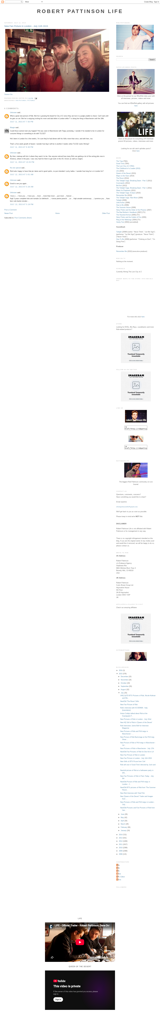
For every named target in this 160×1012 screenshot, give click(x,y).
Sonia (119, 880)
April (122, 821)
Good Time (120, 163)
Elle (118, 871)
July (122, 693)
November (125, 680)
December (125, 676)
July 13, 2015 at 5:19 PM (21, 204)
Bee (118, 865)
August (123, 689)
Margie (12, 127)
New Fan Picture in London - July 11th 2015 (26, 26)
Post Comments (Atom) (23, 218)
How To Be (120, 239)
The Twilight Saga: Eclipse (126, 193)
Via (11, 94)
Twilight (119, 200)
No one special (15, 168)
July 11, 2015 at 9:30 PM (21, 147)
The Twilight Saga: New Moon (127, 198)
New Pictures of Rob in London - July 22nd (135, 719)
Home (57, 213)
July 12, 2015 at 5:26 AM (21, 187)
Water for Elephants (123, 190)
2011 (121, 844)
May (122, 817)
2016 (121, 670)
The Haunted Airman (123, 215)
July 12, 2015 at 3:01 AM (21, 174)
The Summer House (123, 207)
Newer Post (8, 213)
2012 (121, 841)
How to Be (120, 205)
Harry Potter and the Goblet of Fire (128, 217)
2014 (121, 835)
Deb (118, 868)
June (123, 814)
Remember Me (121, 195)
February (124, 827)
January (124, 830)
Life (117, 171)
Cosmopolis (120, 183)
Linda (119, 874)
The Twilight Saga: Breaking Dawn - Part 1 (131, 188)
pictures (31, 100)
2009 (121, 851)
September (125, 686)
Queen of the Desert (123, 173)
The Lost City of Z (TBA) (125, 166)
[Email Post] (36, 98)
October (124, 683)
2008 (121, 854)
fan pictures (21, 100)
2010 (121, 848)
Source (7, 94)
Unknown (13, 112)
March (123, 824)
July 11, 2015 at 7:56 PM (21, 122)
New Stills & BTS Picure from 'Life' (132, 761)
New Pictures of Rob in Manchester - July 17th (137, 748)
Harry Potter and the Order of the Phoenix (131, 210)
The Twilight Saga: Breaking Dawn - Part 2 (131, 181)
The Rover (120, 178)
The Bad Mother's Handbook (126, 212)
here (136, 106)
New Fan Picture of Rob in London (132, 755)
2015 (121, 674)
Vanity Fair (120, 222)
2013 (121, 838)
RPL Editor (121, 877)
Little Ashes (120, 202)
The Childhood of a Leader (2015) (128, 168)
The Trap (119, 161)
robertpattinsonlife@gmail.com (127, 506)
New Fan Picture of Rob (129, 704)
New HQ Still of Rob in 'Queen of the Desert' (136, 722)
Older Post (106, 213)
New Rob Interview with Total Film (132, 793)
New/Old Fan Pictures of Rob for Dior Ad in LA (137, 752)
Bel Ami (119, 185)
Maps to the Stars (122, 176)
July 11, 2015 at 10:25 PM (22, 162)
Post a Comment (10, 210)
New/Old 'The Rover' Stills (129, 701)
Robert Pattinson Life (80, 11)
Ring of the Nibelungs (124, 220)
